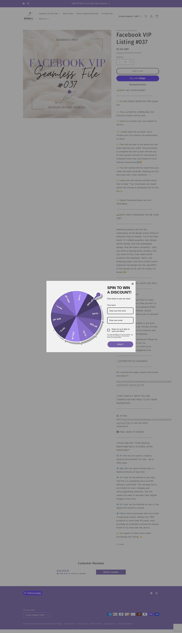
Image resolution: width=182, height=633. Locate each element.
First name (111, 305)
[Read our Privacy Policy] (131, 334)
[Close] (133, 284)
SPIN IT (120, 344)
